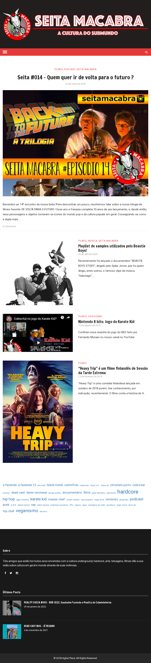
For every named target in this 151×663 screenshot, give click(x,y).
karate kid (38, 499)
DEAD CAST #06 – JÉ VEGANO (39, 626)
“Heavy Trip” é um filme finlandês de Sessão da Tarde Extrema (113, 370)
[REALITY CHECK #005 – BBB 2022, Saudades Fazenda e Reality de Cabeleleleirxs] (12, 608)
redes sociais (43, 505)
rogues (78, 505)
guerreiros (111, 493)
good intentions (98, 493)
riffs (71, 505)
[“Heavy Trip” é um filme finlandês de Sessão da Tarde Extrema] (38, 412)
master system (73, 500)
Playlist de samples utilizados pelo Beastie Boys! (111, 248)
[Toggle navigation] (5, 52)
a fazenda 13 (27, 485)
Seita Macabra (86, 69)
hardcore (127, 492)
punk (6, 504)
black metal (55, 485)
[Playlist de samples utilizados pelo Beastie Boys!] (38, 271)
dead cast (18, 492)
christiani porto (120, 485)
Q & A (13, 505)
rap (33, 504)
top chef (8, 511)
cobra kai (138, 485)
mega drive (99, 500)
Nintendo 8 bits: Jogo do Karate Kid (106, 321)
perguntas (123, 500)
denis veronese (36, 492)
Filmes (59, 69)
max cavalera (87, 500)
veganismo (27, 510)
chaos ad (105, 485)
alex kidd (41, 485)
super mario (121, 505)
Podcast (70, 69)
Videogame (95, 316)
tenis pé (132, 505)
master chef (56, 499)
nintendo (112, 499)
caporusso (84, 485)
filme (86, 492)
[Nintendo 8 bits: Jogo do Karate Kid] (38, 333)
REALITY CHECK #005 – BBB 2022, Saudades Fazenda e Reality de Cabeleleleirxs (67, 602)
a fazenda (10, 485)
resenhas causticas (59, 505)
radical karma (23, 505)
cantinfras (71, 485)
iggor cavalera (22, 500)
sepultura (110, 505)
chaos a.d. (94, 485)
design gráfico (54, 493)
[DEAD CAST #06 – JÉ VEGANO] (12, 631)
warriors (43, 511)
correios (6, 493)
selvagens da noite (96, 505)
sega (84, 505)
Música (92, 241)
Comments (9, 226)
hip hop (9, 499)
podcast (136, 499)
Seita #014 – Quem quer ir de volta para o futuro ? (75, 77)
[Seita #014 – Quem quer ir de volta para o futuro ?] (75, 143)
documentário (72, 492)
